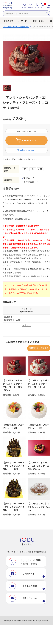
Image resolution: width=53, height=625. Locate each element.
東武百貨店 (26, 544)
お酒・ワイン (38, 21)
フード (24, 21)
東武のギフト (9, 21)
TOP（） (16, 26)
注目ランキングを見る (38, 348)
